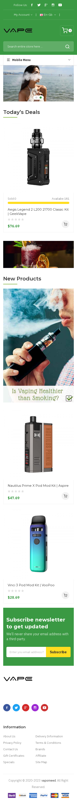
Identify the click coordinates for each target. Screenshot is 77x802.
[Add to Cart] (65, 224)
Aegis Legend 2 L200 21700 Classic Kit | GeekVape (38, 211)
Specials (9, 762)
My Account (22, 15)
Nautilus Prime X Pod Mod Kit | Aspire (38, 486)
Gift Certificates (13, 756)
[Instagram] (53, 5)
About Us (9, 736)
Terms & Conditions (48, 743)
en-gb (48, 15)
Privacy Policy (12, 743)
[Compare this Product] (69, 184)
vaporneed (48, 780)
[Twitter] (39, 5)
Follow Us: (20, 5)
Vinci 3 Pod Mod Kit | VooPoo (31, 585)
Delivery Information (49, 736)
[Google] (46, 5)
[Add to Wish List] (69, 177)
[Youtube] (60, 5)
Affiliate (41, 756)
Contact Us (10, 749)
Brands (40, 749)
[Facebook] (32, 5)
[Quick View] (69, 169)
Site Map (41, 762)
